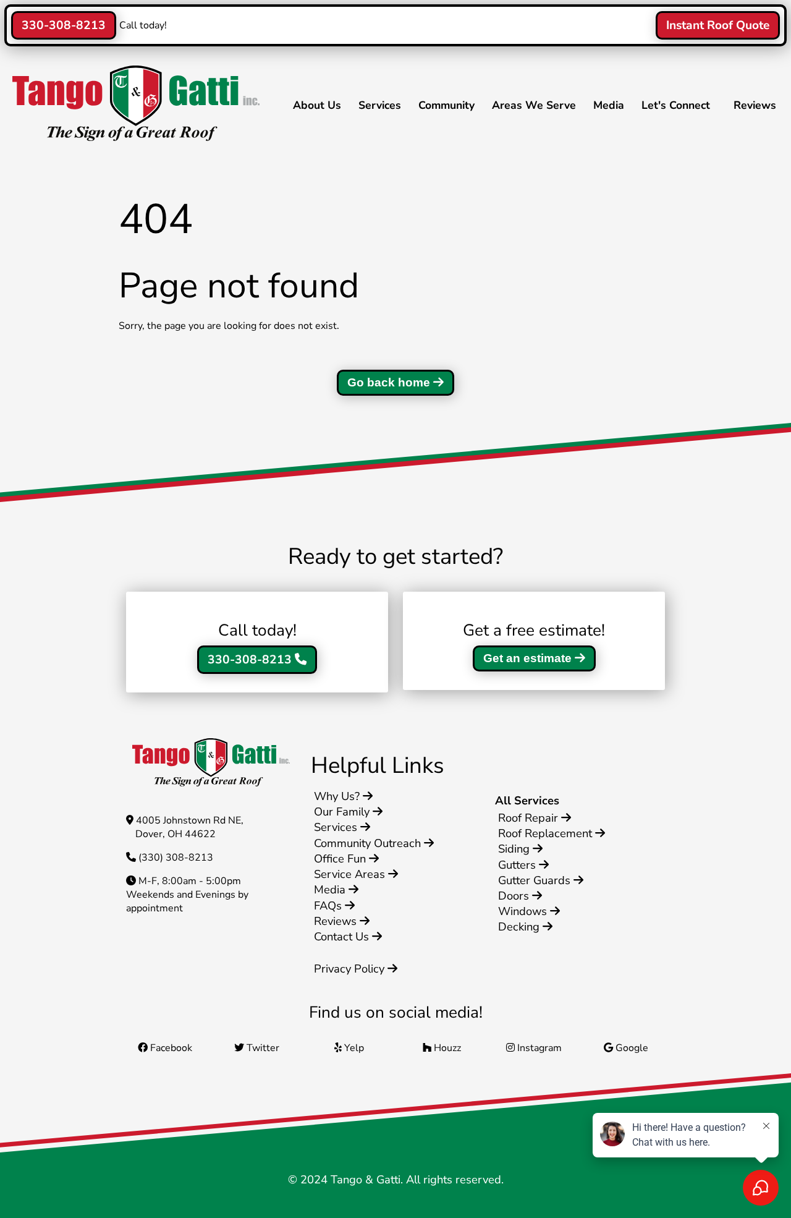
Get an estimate (529, 658)
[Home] (133, 138)
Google (630, 1048)
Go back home (390, 382)
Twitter (261, 1048)
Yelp (353, 1048)
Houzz (446, 1048)
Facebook (170, 1048)
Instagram (538, 1048)
